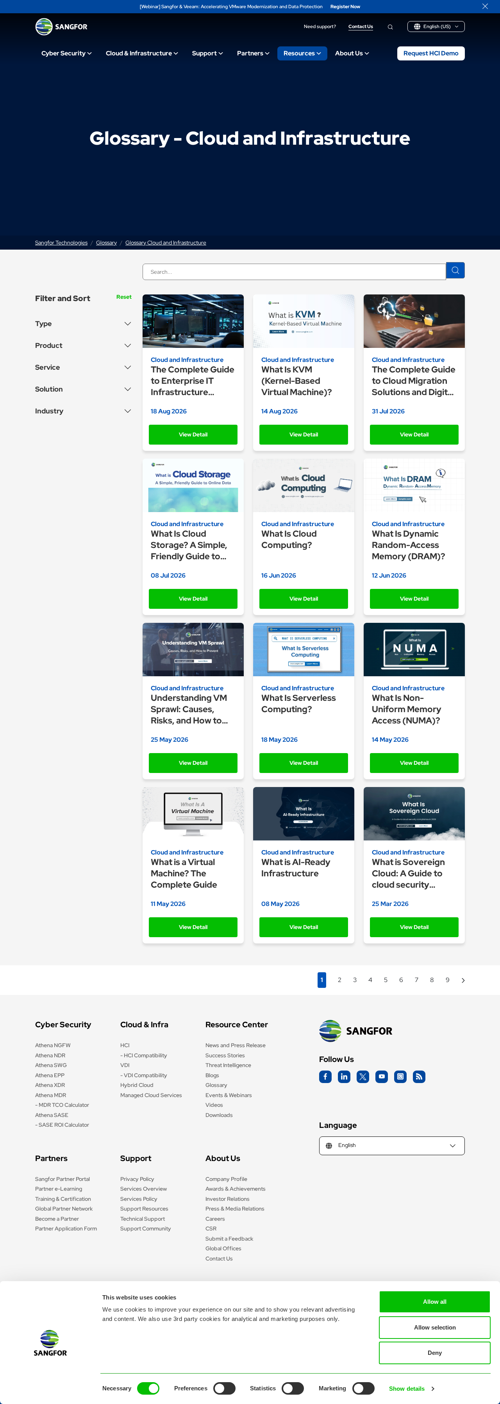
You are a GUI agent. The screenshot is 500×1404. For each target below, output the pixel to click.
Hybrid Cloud (137, 1084)
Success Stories (225, 1055)
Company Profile (226, 1178)
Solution (49, 389)
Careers (215, 1218)
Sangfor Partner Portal (62, 1178)
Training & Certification (63, 1198)
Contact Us (360, 27)
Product (48, 345)
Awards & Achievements (235, 1188)
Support (204, 53)
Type (43, 323)
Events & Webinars (228, 1095)
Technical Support (142, 1218)
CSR (210, 1228)
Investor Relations (227, 1198)
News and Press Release (235, 1045)
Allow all (434, 1301)
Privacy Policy (137, 1178)
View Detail (193, 434)
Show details (407, 1388)
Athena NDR (50, 1055)
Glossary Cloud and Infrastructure (165, 242)
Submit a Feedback (229, 1238)
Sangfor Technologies (61, 242)
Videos (214, 1104)
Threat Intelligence (228, 1065)
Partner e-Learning (58, 1188)
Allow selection (435, 1327)
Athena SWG (51, 1065)
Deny (435, 1352)
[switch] (224, 1388)
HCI (124, 1045)
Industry (49, 410)
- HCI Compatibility (143, 1055)
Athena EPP (49, 1075)
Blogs (212, 1075)
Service (47, 367)
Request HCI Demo (431, 53)
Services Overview (143, 1188)
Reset (124, 296)
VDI (124, 1065)
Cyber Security (63, 53)
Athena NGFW (53, 1045)
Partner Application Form (66, 1228)
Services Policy (138, 1198)
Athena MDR (50, 1095)
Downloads (219, 1115)
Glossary (106, 242)
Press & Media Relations (234, 1208)
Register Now (345, 7)
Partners (250, 53)
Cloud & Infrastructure (139, 53)
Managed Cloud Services (151, 1095)
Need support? (320, 27)
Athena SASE (51, 1115)
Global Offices (223, 1248)
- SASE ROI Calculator (62, 1124)
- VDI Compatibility (143, 1075)
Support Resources (144, 1208)
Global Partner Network (64, 1208)
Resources (299, 53)
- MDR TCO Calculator (62, 1104)
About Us (349, 53)
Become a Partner (57, 1218)
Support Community (145, 1228)
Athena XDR (50, 1084)
